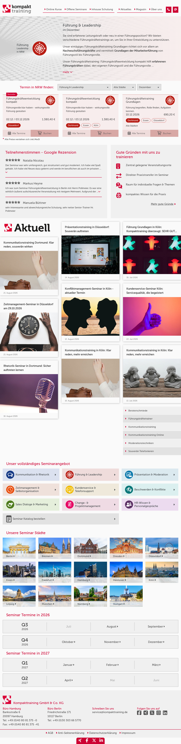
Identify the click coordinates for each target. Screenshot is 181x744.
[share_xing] (79, 741)
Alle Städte (131, 126)
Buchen (47, 133)
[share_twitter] (94, 741)
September (155, 626)
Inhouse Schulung (102, 9)
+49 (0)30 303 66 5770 (67, 720)
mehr (66, 72)
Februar (111, 665)
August (111, 626)
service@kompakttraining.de (110, 712)
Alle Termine (18, 133)
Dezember (155, 642)
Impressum (128, 733)
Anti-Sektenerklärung (70, 733)
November (111, 642)
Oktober (68, 642)
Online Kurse (54, 9)
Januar (68, 665)
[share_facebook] (86, 741)
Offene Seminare (76, 9)
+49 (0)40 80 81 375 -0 (22, 720)
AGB (50, 733)
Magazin (141, 9)
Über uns (156, 9)
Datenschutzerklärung (103, 733)
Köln (96, 125)
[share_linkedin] (101, 741)
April (68, 680)
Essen (86, 125)
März (155, 665)
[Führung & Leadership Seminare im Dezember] (168, 10)
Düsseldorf (13, 125)
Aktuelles (125, 9)
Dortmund (73, 125)
